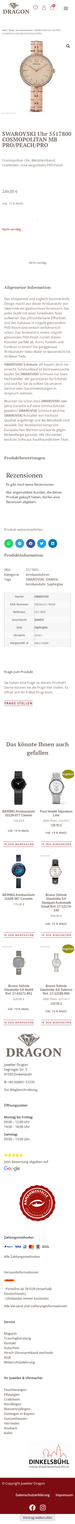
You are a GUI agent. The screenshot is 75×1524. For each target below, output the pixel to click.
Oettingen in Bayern (19, 1414)
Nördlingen (12, 1404)
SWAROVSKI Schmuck (20, 364)
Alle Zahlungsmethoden (22, 1256)
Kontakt (10, 1343)
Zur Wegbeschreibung (20, 1090)
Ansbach (10, 1428)
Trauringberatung (17, 1338)
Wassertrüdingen (17, 1409)
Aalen (8, 1433)
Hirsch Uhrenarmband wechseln (28, 1352)
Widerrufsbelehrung (19, 1362)
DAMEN (52, 579)
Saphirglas (55, 584)
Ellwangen (11, 1394)
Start (4, 30)
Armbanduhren (24, 30)
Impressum (64, 1495)
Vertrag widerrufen (37, 1517)
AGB (7, 1357)
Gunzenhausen (15, 1418)
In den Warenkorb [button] (19, 844)
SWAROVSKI (29, 374)
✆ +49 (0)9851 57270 (19, 1082)
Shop (11, 30)
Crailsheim (12, 1399)
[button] (66, 8)
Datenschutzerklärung (33, 1495)
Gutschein (11, 1348)
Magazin (10, 1333)
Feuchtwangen (15, 1390)
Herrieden (11, 1423)
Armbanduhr (36, 584)
